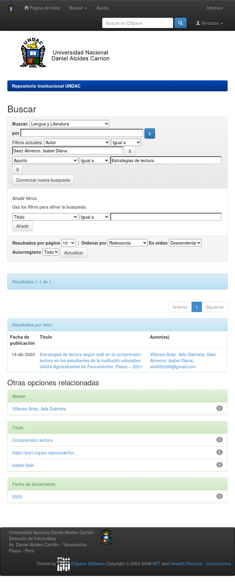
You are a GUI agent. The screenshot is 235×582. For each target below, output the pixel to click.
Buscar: (20, 124)
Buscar (76, 8)
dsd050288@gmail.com (173, 366)
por (15, 133)
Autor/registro (26, 252)
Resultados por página (36, 243)
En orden (158, 243)
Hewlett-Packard (186, 563)
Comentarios (218, 563)
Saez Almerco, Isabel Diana (183, 357)
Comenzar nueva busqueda (43, 180)
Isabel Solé (23, 465)
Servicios (210, 23)
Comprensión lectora (32, 440)
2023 (17, 496)
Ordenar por (93, 243)
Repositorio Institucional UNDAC (46, 86)
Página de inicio (44, 8)
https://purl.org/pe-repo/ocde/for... (44, 452)
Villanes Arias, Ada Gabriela (177, 354)
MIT (156, 563)
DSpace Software (88, 563)
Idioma (213, 8)
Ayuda (102, 8)
